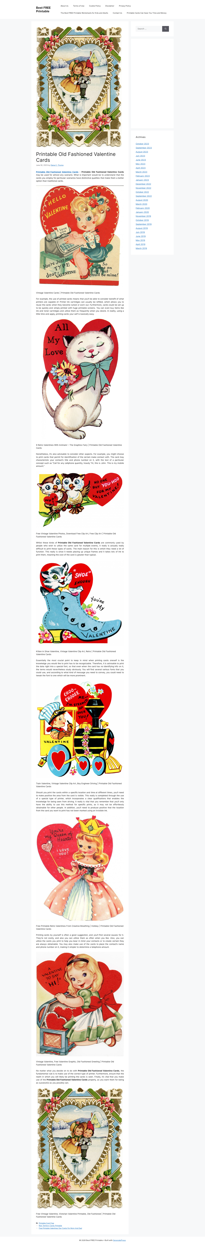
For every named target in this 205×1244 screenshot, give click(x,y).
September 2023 (144, 148)
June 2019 (141, 236)
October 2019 (142, 220)
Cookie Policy (95, 6)
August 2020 (142, 200)
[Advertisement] (152, 85)
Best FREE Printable (43, 9)
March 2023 (141, 172)
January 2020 (142, 212)
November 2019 (143, 216)
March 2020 (141, 204)
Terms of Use (78, 6)
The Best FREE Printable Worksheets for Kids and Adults (84, 13)
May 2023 (140, 164)
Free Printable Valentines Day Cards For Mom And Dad (60, 1228)
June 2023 (141, 160)
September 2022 (144, 196)
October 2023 (142, 144)
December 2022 (143, 184)
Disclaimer (109, 6)
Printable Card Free (46, 1223)
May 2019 (140, 240)
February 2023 (143, 176)
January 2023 (142, 180)
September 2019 (144, 224)
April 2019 (140, 244)
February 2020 (143, 208)
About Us (64, 6)
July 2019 (140, 232)
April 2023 (141, 168)
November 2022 (143, 188)
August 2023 (142, 152)
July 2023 (140, 156)
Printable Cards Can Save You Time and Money (146, 13)
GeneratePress (119, 1240)
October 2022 (142, 192)
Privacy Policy (125, 6)
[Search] (165, 29)
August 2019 (142, 228)
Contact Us (117, 13)
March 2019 (141, 248)
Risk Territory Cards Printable (50, 1226)
